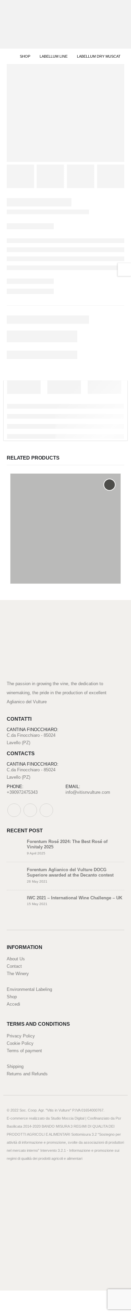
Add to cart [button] (109, 485)
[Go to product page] (65, 529)
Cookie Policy (20, 1043)
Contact (14, 966)
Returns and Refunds (27, 1073)
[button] (117, 24)
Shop (12, 996)
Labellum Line (29, 562)
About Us (16, 958)
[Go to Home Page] (8, 56)
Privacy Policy (21, 1035)
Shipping (15, 1066)
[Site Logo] (28, 24)
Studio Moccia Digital (67, 1118)
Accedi (13, 1004)
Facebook (14, 810)
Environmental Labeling (29, 989)
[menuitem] (59, 1297)
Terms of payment (24, 1050)
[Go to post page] (15, 846)
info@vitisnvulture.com (88, 792)
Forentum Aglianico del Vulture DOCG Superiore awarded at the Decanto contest (70, 872)
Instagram (46, 810)
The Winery (18, 973)
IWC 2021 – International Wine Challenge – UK (74, 897)
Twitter (30, 810)
